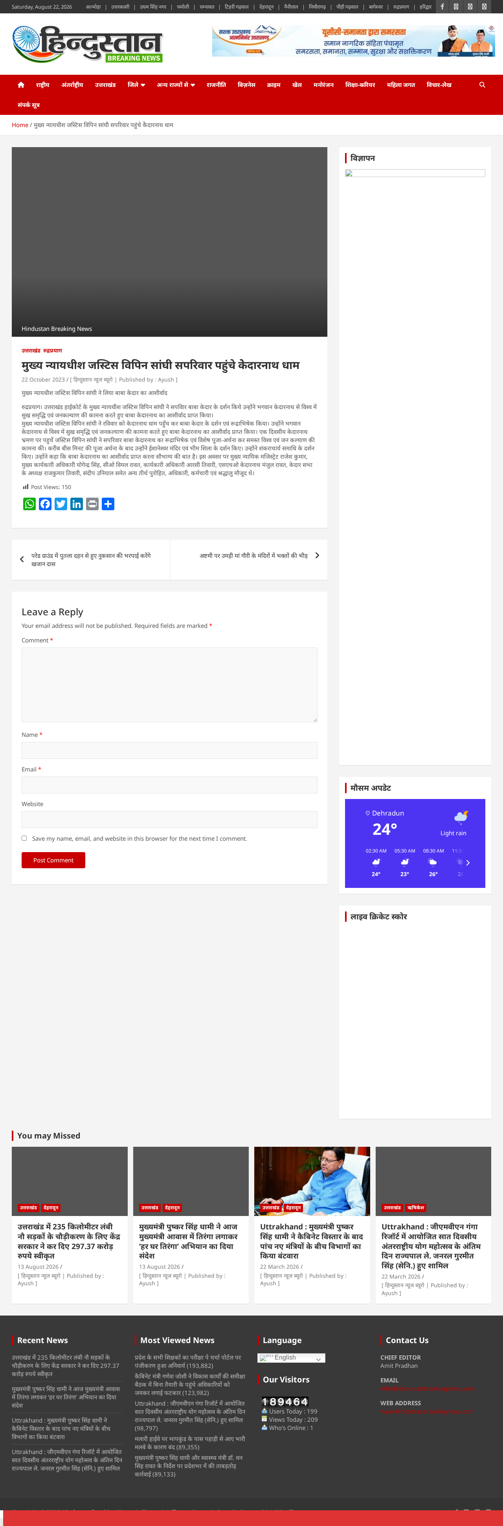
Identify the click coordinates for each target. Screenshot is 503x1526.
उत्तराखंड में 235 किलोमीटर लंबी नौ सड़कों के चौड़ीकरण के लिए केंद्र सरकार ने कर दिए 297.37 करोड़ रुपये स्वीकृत (69, 1241)
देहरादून (266, 6)
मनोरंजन (324, 85)
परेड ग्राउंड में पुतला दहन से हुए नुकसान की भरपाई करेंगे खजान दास (91, 560)
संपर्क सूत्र (29, 105)
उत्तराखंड (105, 85)
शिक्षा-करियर (360, 85)
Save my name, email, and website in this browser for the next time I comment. (139, 838)
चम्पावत (207, 6)
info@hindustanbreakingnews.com (427, 1388)
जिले (133, 85)
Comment (37, 640)
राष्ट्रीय (43, 85)
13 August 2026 (38, 1266)
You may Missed (49, 1135)
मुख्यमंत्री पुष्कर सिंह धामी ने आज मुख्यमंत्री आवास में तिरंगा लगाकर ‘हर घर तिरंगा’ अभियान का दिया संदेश (188, 1241)
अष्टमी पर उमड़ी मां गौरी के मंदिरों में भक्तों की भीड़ (254, 555)
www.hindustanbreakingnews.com (427, 1411)
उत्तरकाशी (120, 6)
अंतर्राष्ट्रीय (72, 85)
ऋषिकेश (416, 1207)
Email (31, 769)
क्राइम (274, 85)
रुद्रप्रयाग (401, 6)
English (284, 1357)
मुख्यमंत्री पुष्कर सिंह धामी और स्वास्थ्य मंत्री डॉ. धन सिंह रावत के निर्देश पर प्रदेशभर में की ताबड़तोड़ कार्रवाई (188, 1466)
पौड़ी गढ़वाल (347, 6)
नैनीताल (291, 6)
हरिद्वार (425, 6)
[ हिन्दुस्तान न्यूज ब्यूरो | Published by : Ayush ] (124, 379)
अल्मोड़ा (93, 6)
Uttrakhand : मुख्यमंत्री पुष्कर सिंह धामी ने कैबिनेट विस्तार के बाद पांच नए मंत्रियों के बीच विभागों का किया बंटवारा (311, 1241)
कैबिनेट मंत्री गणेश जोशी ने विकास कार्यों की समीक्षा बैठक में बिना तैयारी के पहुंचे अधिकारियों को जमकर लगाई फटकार (190, 1384)
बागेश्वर (376, 6)
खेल (297, 85)
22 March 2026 (279, 1266)
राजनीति (216, 85)
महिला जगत (401, 85)
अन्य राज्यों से (172, 85)
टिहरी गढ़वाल (237, 6)
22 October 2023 (43, 379)
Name (32, 734)
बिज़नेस (246, 85)
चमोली (183, 6)
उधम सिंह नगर (153, 6)
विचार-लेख (439, 85)
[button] (373, 863)
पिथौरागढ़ (317, 6)
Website (32, 804)
